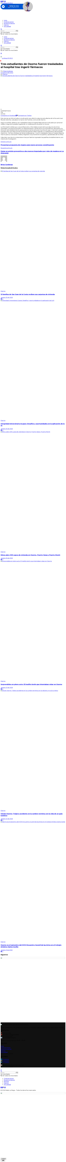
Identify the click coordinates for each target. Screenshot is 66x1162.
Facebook (6, 1059)
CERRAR (3, 1158)
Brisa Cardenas (8, 71)
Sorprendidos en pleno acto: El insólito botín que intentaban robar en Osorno (31, 684)
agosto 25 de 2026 (7, 297)
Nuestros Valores (9, 23)
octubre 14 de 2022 (7, 72)
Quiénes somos (5, 1047)
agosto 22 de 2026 (7, 819)
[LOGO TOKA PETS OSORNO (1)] (33, 958)
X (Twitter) (6, 1062)
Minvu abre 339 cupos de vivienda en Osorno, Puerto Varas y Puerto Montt (30, 555)
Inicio (5, 20)
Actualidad (7, 26)
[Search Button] (17, 31)
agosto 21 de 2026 (6, 950)
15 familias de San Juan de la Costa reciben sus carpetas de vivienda (28, 294)
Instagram (6, 1061)
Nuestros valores (6, 1049)
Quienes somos (9, 22)
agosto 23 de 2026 (7, 687)
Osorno (6, 25)
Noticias (6, 1081)
